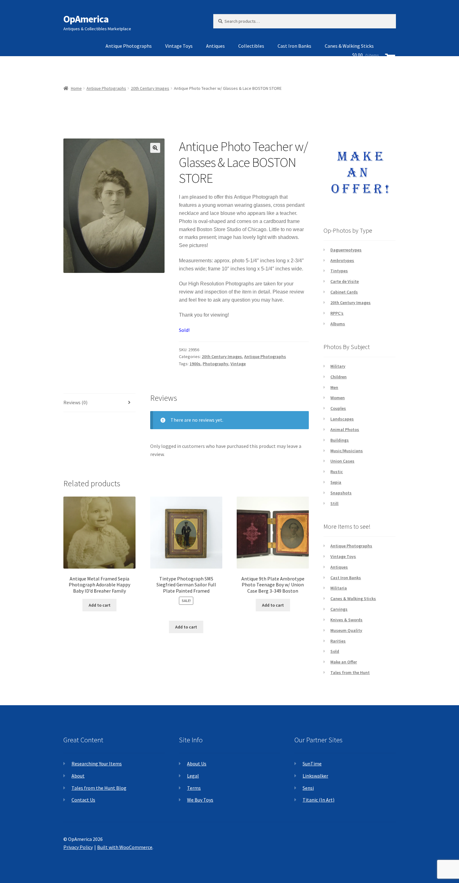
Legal (193, 776)
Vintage (238, 363)
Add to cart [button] (100, 605)
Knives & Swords (346, 620)
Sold (334, 651)
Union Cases (342, 461)
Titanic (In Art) (318, 800)
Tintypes (339, 271)
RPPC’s (336, 313)
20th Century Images (222, 356)
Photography (215, 363)
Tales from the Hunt (350, 672)
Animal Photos (344, 429)
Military (337, 366)
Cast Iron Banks (294, 46)
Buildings (339, 440)
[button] (155, 148)
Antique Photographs (129, 46)
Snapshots (341, 493)
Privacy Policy (78, 847)
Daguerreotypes (346, 250)
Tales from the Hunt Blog (99, 788)
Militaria (338, 588)
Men (334, 387)
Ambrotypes (342, 260)
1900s (195, 363)
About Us (196, 763)
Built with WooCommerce (124, 847)
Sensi (308, 788)
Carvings (339, 609)
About (78, 776)
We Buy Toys (200, 800)
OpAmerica (86, 19)
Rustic (336, 471)
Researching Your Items (97, 763)
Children (338, 377)
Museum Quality (346, 630)
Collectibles (251, 46)
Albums (337, 324)
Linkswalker (315, 776)
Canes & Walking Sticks (353, 598)
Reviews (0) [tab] (75, 402)
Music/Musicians (346, 451)
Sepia (335, 482)
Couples (338, 408)
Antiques (215, 46)
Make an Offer (343, 662)
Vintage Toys (179, 46)
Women (337, 397)
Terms (194, 788)
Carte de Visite (344, 281)
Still (334, 503)
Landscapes (342, 419)
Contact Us (83, 800)
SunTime (312, 763)
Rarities (338, 641)
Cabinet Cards (344, 292)
